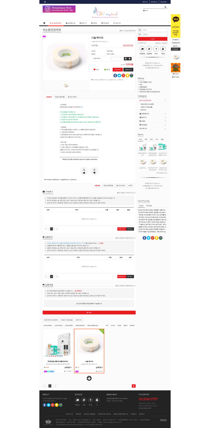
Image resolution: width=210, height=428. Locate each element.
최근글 (141, 205)
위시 (97, 69)
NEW (119, 325)
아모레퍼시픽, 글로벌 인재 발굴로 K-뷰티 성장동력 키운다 (153, 219)
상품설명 (49, 97)
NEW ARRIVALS (92, 325)
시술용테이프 (111, 80)
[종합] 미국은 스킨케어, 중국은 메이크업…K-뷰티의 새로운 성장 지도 (153, 227)
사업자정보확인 (145, 420)
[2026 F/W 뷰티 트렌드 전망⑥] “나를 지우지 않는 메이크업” (153, 210)
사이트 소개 (69, 414)
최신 (151, 139)
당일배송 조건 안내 (146, 89)
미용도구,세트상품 (67, 320)
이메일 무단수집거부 (104, 414)
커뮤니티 (118, 23)
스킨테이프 (120, 80)
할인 (162, 139)
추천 (108, 69)
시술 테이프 (89, 361)
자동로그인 (142, 43)
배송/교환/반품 (60, 97)
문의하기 (142, 414)
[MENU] (45, 2)
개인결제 (106, 23)
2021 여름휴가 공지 (146, 82)
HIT (107, 325)
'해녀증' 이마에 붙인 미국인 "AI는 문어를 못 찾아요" (153, 215)
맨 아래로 (176, 77)
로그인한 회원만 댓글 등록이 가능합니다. (89, 303)
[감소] (130, 58)
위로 (130, 185)
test (141, 84)
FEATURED (69, 325)
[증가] (126, 58)
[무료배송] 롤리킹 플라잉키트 (58, 361)
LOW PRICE (58, 325)
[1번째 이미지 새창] (65, 85)
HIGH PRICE (48, 325)
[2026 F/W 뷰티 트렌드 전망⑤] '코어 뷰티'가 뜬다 (153, 212)
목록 (90, 313)
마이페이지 (175, 39)
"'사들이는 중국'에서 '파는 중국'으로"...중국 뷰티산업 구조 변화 (153, 224)
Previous (172, 26)
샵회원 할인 (143, 87)
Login (152, 39)
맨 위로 (176, 74)
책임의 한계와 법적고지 (120, 414)
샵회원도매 (71, 23)
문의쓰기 (122, 276)
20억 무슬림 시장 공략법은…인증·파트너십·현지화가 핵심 (153, 231)
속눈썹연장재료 (56, 23)
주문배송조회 (176, 43)
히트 (140, 139)
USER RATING (80, 325)
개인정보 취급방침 (89, 414)
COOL (113, 325)
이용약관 (78, 414)
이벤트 (94, 23)
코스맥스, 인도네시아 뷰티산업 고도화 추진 (152, 217)
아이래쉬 (96, 80)
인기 (157, 139)
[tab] (152, 100)
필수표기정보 (72, 97)
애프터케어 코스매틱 (51, 320)
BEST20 (78, 320)
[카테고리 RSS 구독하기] (134, 386)
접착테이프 (103, 80)
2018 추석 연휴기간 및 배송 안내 (150, 92)
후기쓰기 (122, 229)
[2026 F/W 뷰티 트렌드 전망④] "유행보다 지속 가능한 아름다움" (153, 229)
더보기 (131, 229)
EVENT (132, 325)
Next (178, 26)
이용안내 (133, 414)
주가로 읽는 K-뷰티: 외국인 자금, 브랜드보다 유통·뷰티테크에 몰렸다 (153, 222)
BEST (125, 325)
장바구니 (175, 46)
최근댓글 (149, 205)
